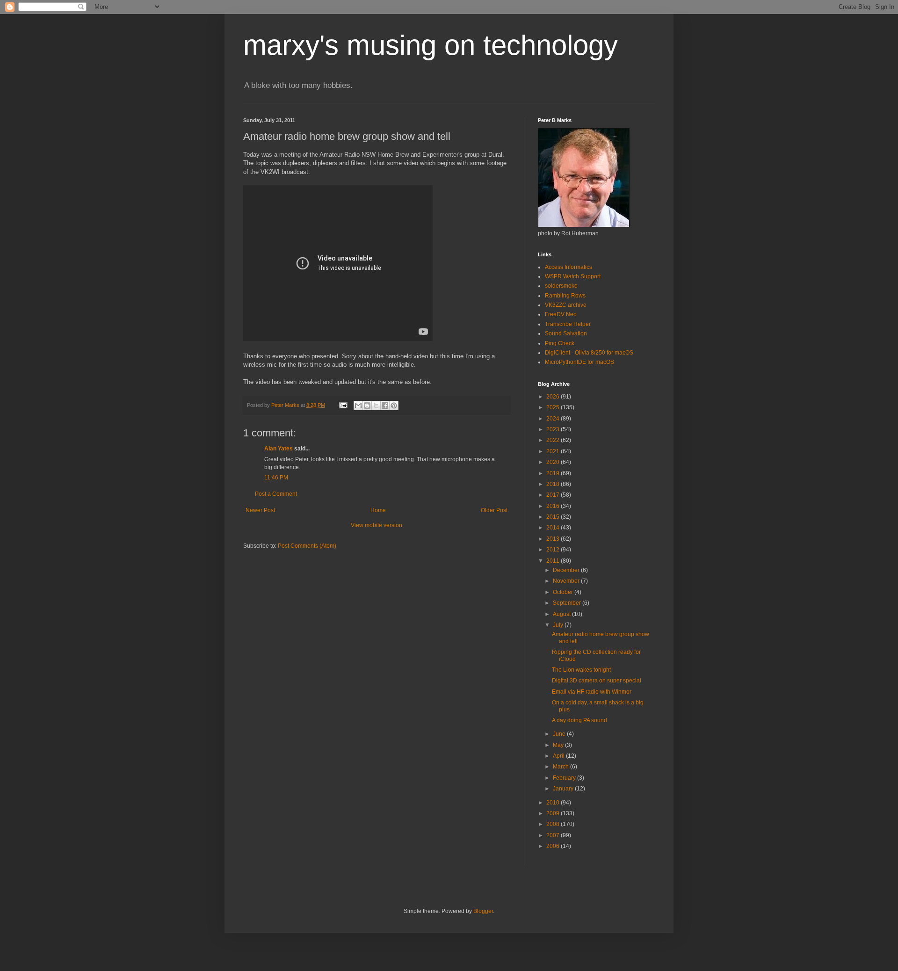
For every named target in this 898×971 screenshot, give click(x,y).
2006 (553, 846)
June (560, 734)
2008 (553, 824)
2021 (553, 451)
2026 (553, 396)
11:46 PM (276, 477)
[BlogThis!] (367, 405)
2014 (553, 527)
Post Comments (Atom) (307, 546)
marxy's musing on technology (430, 45)
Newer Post (260, 510)
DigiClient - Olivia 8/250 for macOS (589, 352)
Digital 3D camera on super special (596, 680)
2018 (553, 484)
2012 (553, 549)
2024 (553, 418)
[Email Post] (343, 405)
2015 (553, 517)
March (561, 766)
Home (378, 510)
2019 (553, 473)
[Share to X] (376, 405)
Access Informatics (568, 267)
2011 (553, 561)
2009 (553, 813)
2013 (553, 539)
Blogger (483, 911)
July (559, 625)
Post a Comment (276, 494)
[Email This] (358, 405)
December (567, 570)
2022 (553, 440)
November (567, 581)
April (559, 756)
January (564, 788)
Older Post (494, 510)
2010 (553, 802)
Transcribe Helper (568, 324)
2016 (553, 506)
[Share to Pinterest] (393, 405)
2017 (553, 495)
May (559, 745)
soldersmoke (561, 286)
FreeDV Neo (561, 314)
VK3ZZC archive (566, 305)
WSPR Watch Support (573, 276)
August (562, 614)
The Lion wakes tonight (581, 670)
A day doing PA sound (579, 720)
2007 (553, 835)
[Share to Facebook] (385, 405)
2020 (553, 462)
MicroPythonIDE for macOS (579, 362)
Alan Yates (278, 448)
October (563, 592)
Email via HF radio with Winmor (591, 691)
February (565, 778)
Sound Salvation (566, 333)
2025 (553, 407)
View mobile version (376, 525)
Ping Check (559, 343)
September (567, 603)
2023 (553, 429)
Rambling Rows (565, 295)
